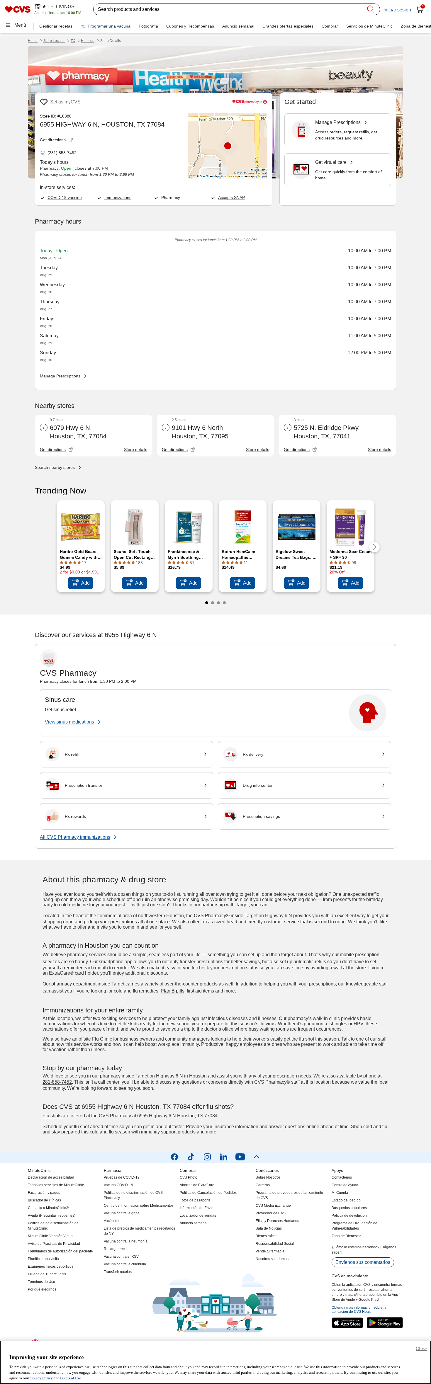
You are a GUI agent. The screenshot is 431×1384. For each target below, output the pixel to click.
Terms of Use (70, 1378)
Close (421, 1348)
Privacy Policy (40, 1378)
